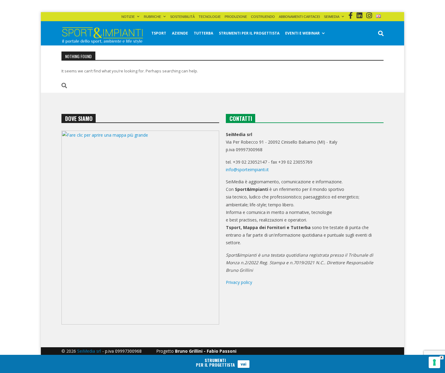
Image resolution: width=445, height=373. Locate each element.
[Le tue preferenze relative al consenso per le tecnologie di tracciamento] (434, 362)
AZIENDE (180, 33)
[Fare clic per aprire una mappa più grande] (140, 228)
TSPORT (158, 33)
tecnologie (210, 16)
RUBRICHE (152, 16)
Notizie (128, 16)
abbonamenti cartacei (299, 16)
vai (243, 364)
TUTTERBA (203, 33)
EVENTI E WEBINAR (302, 33)
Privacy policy (239, 282)
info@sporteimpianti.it (247, 169)
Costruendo (263, 16)
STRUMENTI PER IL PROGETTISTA (249, 33)
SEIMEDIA (331, 16)
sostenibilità (182, 16)
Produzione (236, 16)
